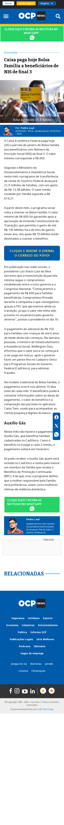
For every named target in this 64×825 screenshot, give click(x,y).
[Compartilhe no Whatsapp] (56, 435)
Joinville (49, 663)
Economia (12, 625)
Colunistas (28, 625)
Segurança (17, 618)
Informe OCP (38, 632)
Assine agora (26, 3)
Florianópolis (38, 670)
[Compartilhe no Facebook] (56, 418)
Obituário (39, 646)
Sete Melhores (45, 639)
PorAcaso (24, 646)
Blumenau (35, 663)
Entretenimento (48, 625)
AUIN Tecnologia (46, 709)
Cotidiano (34, 618)
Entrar (8, 3)
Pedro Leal (27, 128)
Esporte (48, 618)
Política (22, 632)
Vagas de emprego (32, 653)
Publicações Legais (21, 639)
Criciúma (23, 670)
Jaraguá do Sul (19, 663)
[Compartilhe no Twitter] (56, 426)
